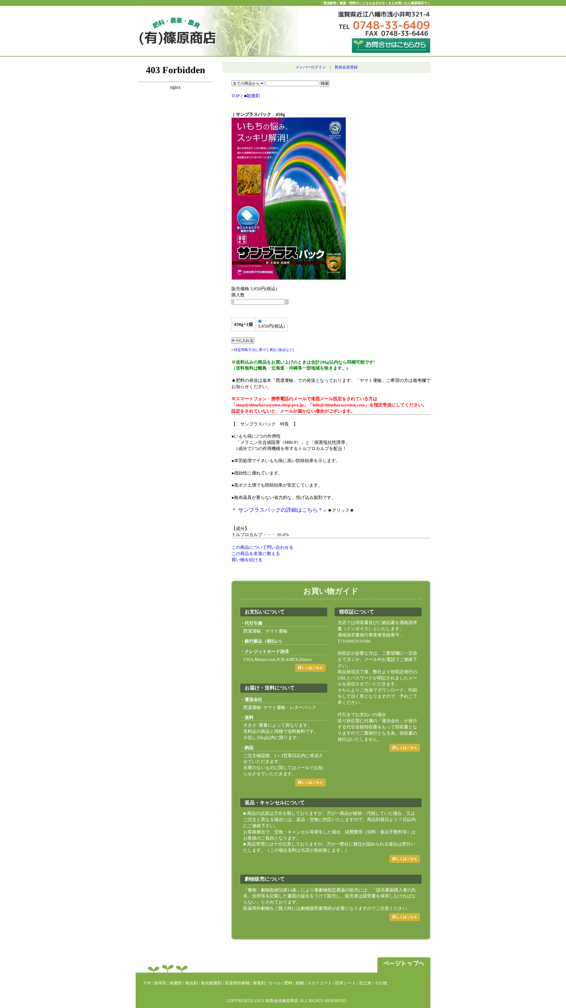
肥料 (288, 983)
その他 (381, 983)
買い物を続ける (246, 559)
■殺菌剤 (252, 95)
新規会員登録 (346, 67)
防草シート (345, 983)
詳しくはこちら (310, 668)
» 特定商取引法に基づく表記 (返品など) (262, 350)
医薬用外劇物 (237, 983)
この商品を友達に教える (255, 553)
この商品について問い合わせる (262, 547)
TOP (235, 95)
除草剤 (160, 983)
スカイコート (319, 983)
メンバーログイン (310, 67)
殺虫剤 (191, 983)
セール (275, 983)
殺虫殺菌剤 (211, 983)
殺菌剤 (176, 983)
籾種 (300, 983)
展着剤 (259, 983)
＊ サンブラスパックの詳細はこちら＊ (277, 510)
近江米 (365, 983)
